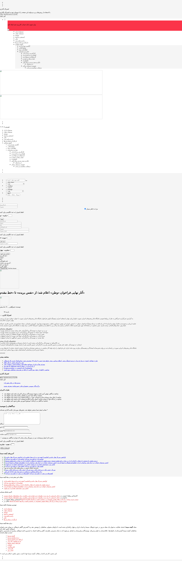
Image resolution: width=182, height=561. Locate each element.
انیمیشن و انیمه (8, 514)
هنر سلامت (11, 547)
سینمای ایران (8, 509)
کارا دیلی (10, 548)
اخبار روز (10, 550)
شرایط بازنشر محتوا (14, 543)
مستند (6, 512)
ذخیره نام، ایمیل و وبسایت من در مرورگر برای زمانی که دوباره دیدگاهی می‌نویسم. (28, 438)
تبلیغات (10, 545)
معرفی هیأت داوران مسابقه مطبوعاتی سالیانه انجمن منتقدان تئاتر (24, 364)
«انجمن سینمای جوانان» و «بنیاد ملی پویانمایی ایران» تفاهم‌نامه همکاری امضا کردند (29, 486)
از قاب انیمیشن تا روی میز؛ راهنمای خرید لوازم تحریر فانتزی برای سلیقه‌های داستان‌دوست (32, 496)
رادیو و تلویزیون (8, 516)
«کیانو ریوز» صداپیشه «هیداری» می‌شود (16, 488)
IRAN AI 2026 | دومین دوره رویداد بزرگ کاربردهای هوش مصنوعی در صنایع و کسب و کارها (49, 499)
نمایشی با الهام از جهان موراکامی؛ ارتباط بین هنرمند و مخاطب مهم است (26, 370)
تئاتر (5, 518)
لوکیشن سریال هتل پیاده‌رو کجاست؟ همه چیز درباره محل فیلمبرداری (25, 481)
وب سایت (3, 434)
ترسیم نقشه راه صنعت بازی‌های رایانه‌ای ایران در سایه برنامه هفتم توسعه (27, 485)
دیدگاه (2, 424)
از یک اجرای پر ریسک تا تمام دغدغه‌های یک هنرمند (19, 366)
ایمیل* (2, 431)
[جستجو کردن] (26, 180)
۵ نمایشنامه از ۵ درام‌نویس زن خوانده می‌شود (18, 368)
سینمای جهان (8, 510)
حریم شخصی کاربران (14, 541)
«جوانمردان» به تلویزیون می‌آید (13, 483)
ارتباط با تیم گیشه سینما (15, 539)
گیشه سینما (11, 536)
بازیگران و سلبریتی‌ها (10, 519)
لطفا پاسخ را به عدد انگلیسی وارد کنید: (12, 212)
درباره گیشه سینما (13, 537)
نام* (1, 427)
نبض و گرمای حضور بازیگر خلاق (14, 362)
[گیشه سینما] (51, 94)
